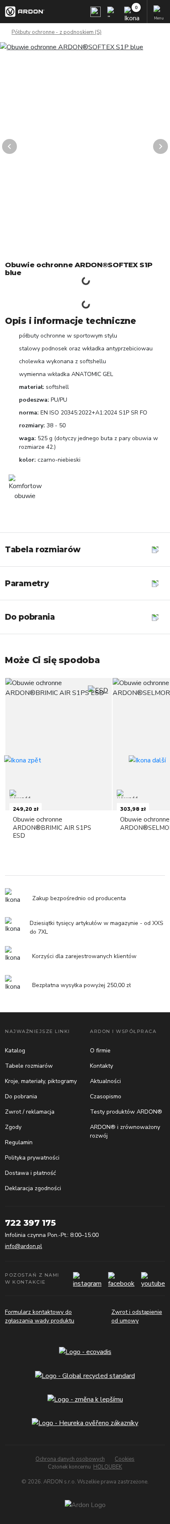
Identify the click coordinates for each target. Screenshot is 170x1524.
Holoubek (107, 1467)
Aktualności (105, 1081)
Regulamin (19, 1142)
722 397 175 (30, 1223)
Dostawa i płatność (30, 1173)
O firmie (100, 1050)
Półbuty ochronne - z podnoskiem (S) (57, 32)
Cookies (125, 1459)
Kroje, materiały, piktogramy (41, 1081)
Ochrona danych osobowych (70, 1459)
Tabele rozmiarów (29, 1066)
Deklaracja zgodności (33, 1188)
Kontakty (101, 1066)
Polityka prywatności (32, 1158)
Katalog (15, 1050)
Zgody (13, 1127)
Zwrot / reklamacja (29, 1112)
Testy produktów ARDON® (126, 1112)
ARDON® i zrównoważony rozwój (125, 1131)
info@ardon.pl (23, 1246)
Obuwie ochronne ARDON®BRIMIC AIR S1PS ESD (52, 827)
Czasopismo (105, 1096)
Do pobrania (21, 1096)
